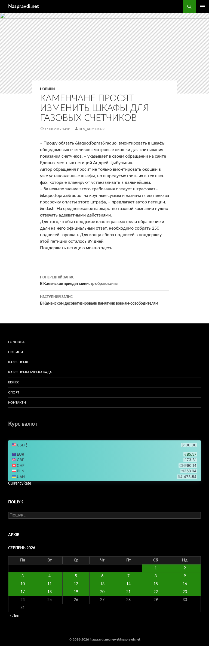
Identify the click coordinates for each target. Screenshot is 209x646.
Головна (16, 342)
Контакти (17, 402)
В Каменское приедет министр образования (79, 281)
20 (102, 592)
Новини (47, 89)
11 (49, 584)
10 (22, 584)
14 (128, 584)
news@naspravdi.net (125, 639)
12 (76, 584)
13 (102, 584)
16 (185, 584)
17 (22, 592)
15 (155, 584)
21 (128, 592)
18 (49, 592)
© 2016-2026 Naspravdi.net (89, 639)
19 (76, 592)
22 (155, 592)
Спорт (13, 392)
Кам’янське (18, 362)
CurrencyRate (19, 483)
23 (185, 592)
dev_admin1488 (92, 129)
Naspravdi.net (23, 6)
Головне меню (202, 6)
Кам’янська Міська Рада (30, 372)
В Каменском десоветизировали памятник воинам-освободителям (99, 300)
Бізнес (13, 382)
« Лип (14, 616)
